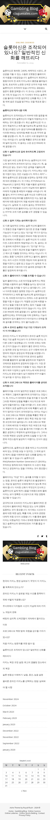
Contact (41, 813)
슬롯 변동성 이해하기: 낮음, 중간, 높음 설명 (23, 674)
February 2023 (10, 718)
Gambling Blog (21, 811)
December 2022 (10, 730)
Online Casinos (25, 42)
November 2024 (11, 699)
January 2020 (9, 749)
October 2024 (9, 705)
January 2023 (9, 724)
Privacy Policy (24, 815)
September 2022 (11, 743)
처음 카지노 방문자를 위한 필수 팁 (19, 643)
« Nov (24, 790)
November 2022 (11, 737)
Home (11, 811)
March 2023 (8, 711)
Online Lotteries (11, 813)
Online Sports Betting (28, 813)
